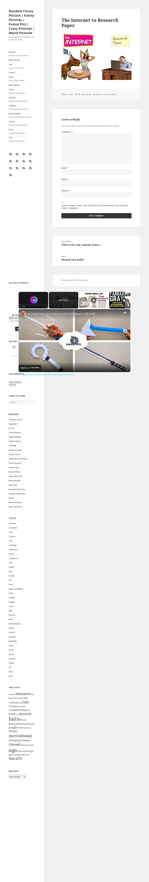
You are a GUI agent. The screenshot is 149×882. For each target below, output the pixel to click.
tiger (31, 751)
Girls (11, 593)
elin (17, 714)
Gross (17, 131)
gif (25, 724)
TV (10, 667)
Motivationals (20, 115)
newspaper (15, 740)
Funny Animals (15, 450)
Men (11, 619)
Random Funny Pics (17, 489)
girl (28, 724)
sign (13, 750)
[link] (23, 314)
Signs (17, 79)
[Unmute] (24, 306)
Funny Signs (14, 467)
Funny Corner (15, 454)
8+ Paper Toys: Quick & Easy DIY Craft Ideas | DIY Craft (61, 314)
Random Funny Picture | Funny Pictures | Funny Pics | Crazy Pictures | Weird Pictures (21, 22)
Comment (67, 132)
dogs (28, 710)
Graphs (12, 602)
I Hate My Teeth (15, 476)
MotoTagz (13, 485)
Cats (10, 541)
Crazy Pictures (15, 432)
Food (11, 584)
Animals (18, 99)
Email (65, 179)
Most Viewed (14, 60)
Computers (13, 558)
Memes (12, 615)
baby (32, 694)
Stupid (11, 663)
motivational (20, 735)
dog (24, 710)
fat (19, 719)
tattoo (25, 751)
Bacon (11, 698)
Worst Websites (15, 502)
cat (20, 702)
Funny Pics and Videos (18, 459)
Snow (11, 650)
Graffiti (12, 597)
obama (26, 740)
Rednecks (13, 641)
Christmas (13, 549)
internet (99, 94)
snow (19, 751)
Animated (13, 528)
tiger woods (14, 754)
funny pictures (16, 723)
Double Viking (15, 441)
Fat (10, 580)
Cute (11, 562)
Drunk (11, 567)
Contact (12, 72)
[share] (124, 312)
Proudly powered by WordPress (74, 280)
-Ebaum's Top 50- (16, 419)
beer (16, 698)
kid (10, 731)
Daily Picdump (15, 437)
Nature (12, 628)
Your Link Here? (15, 507)
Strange (12, 658)
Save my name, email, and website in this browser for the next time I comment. (95, 206)
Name (65, 168)
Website (65, 191)
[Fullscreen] (46, 306)
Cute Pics (12, 384)
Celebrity (19, 107)
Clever (17, 91)
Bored (11, 428)
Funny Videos (14, 472)
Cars (11, 532)
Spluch (11, 498)
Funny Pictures (15, 382)
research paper (109, 94)
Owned (18, 123)
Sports (11, 654)
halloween (27, 728)
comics (23, 706)
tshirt (23, 754)
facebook (25, 714)
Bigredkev (13, 424)
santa (31, 745)
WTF (17, 139)
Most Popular (14, 85)
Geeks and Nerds (16, 589)
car (20, 698)
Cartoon (12, 536)
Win (10, 671)
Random (18, 54)
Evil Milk (12, 445)
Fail (16, 66)
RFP (79, 94)
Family (12, 576)
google (13, 727)
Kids (11, 610)
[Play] (20, 306)
